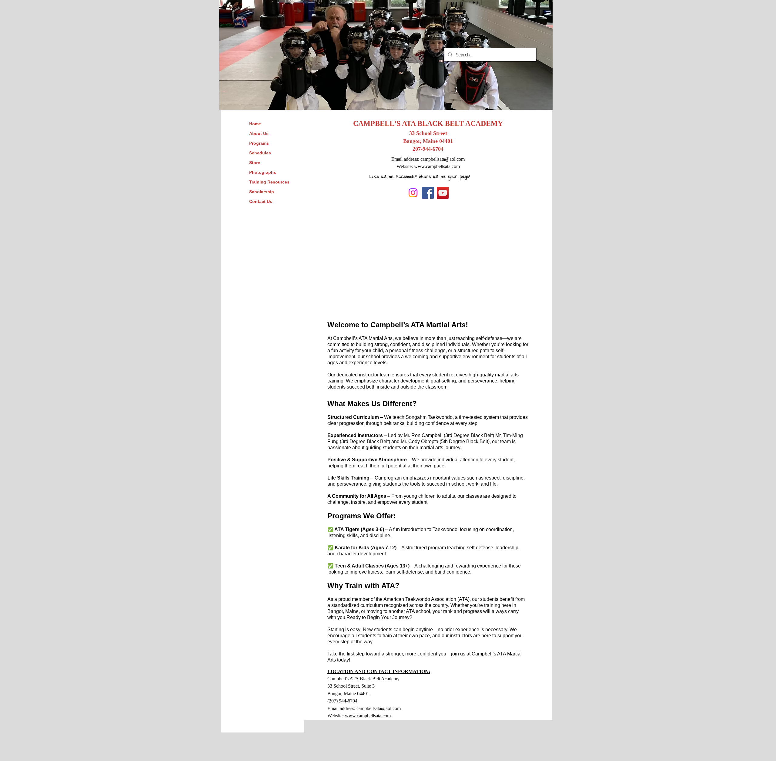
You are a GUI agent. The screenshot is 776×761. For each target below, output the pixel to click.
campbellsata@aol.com (442, 159)
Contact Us (260, 201)
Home (255, 123)
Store (254, 162)
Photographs (262, 172)
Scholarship (261, 191)
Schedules (260, 152)
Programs (259, 143)
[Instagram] (413, 193)
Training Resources (269, 182)
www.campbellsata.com (437, 166)
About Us (259, 133)
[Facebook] (428, 193)
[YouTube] (443, 193)
